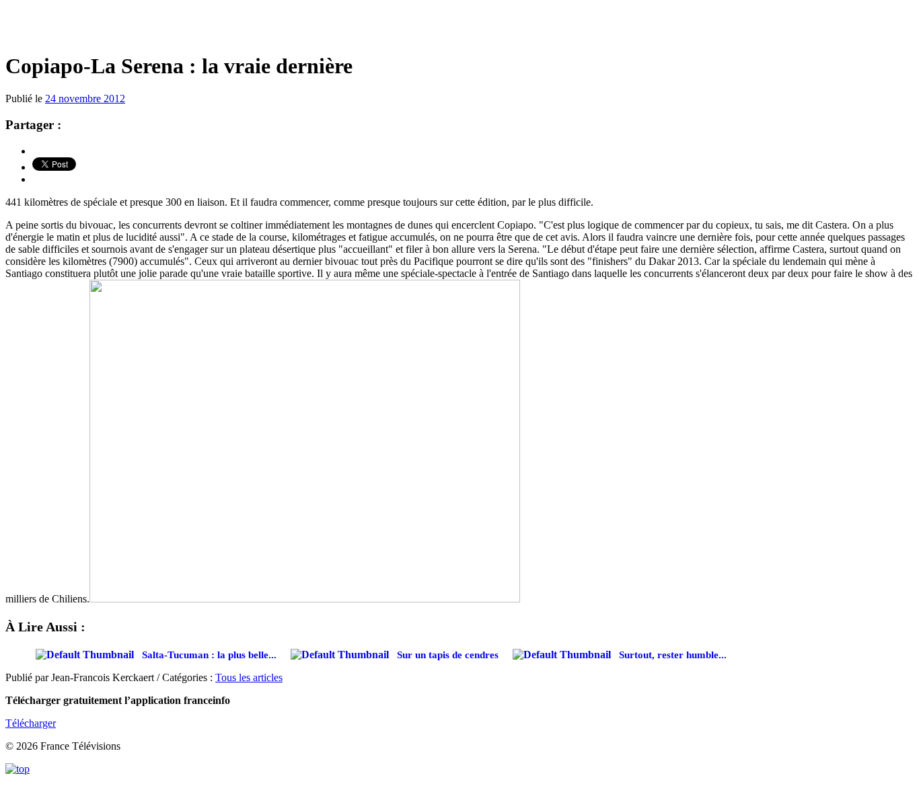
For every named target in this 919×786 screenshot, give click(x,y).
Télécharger (30, 723)
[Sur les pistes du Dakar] (459, 26)
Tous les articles (249, 677)
